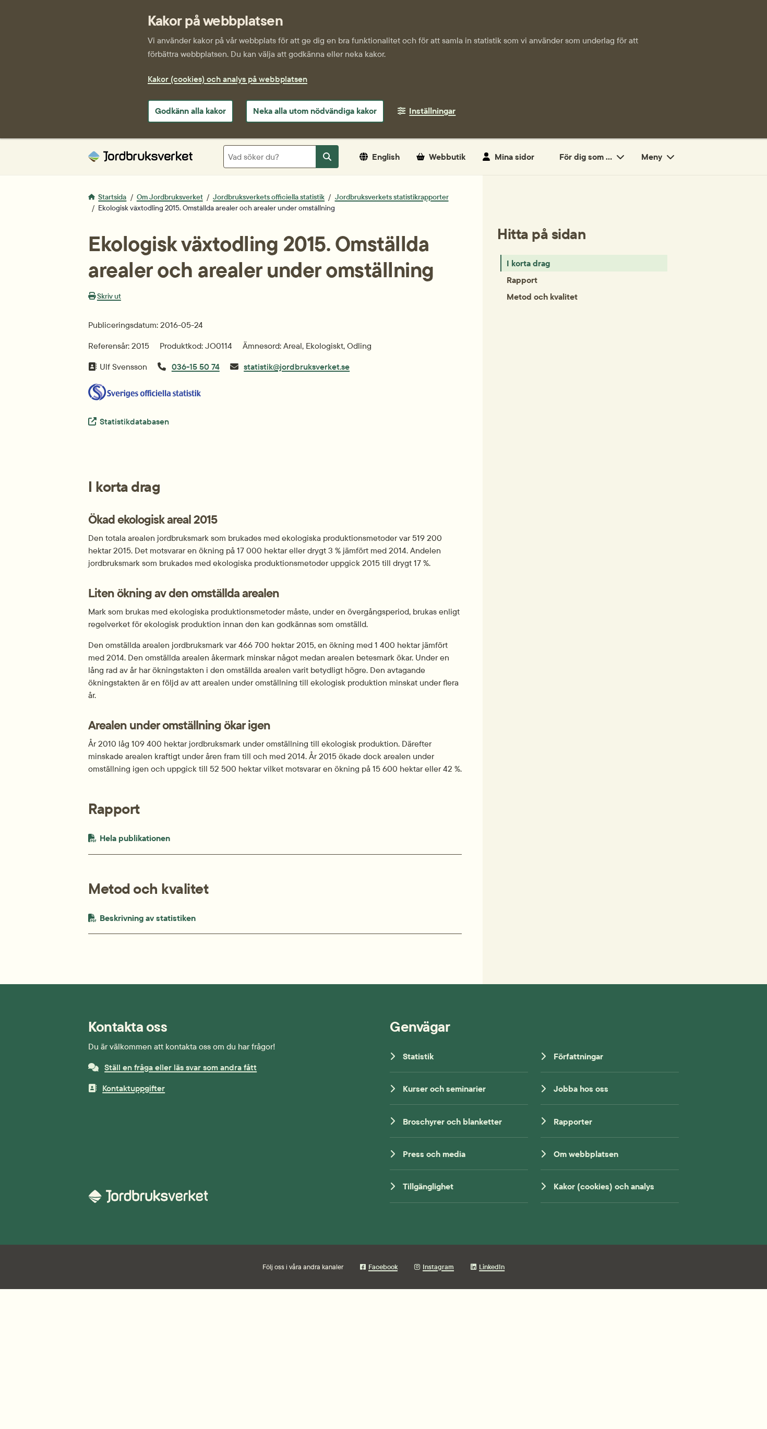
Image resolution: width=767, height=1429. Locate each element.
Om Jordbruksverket (170, 197)
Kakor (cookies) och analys (604, 1186)
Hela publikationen (153, 837)
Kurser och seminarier (444, 1088)
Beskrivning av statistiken (173, 917)
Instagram (438, 1266)
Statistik (418, 1056)
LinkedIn (492, 1266)
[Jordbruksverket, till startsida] (140, 156)
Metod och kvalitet (542, 296)
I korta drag (528, 263)
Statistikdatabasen (134, 421)
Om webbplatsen (586, 1154)
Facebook (383, 1266)
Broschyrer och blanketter (452, 1121)
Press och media (434, 1154)
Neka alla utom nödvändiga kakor (315, 110)
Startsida (112, 197)
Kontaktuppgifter (133, 1088)
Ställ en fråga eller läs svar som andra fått (180, 1067)
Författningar (578, 1056)
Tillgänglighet (428, 1186)
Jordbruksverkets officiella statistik (269, 197)
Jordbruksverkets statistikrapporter (392, 197)
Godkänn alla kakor (190, 110)
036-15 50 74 (196, 366)
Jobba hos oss (581, 1088)
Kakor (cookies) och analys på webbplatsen (227, 79)
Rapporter (573, 1121)
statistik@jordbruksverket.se (297, 366)
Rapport (522, 280)
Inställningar (432, 110)
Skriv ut (109, 296)
